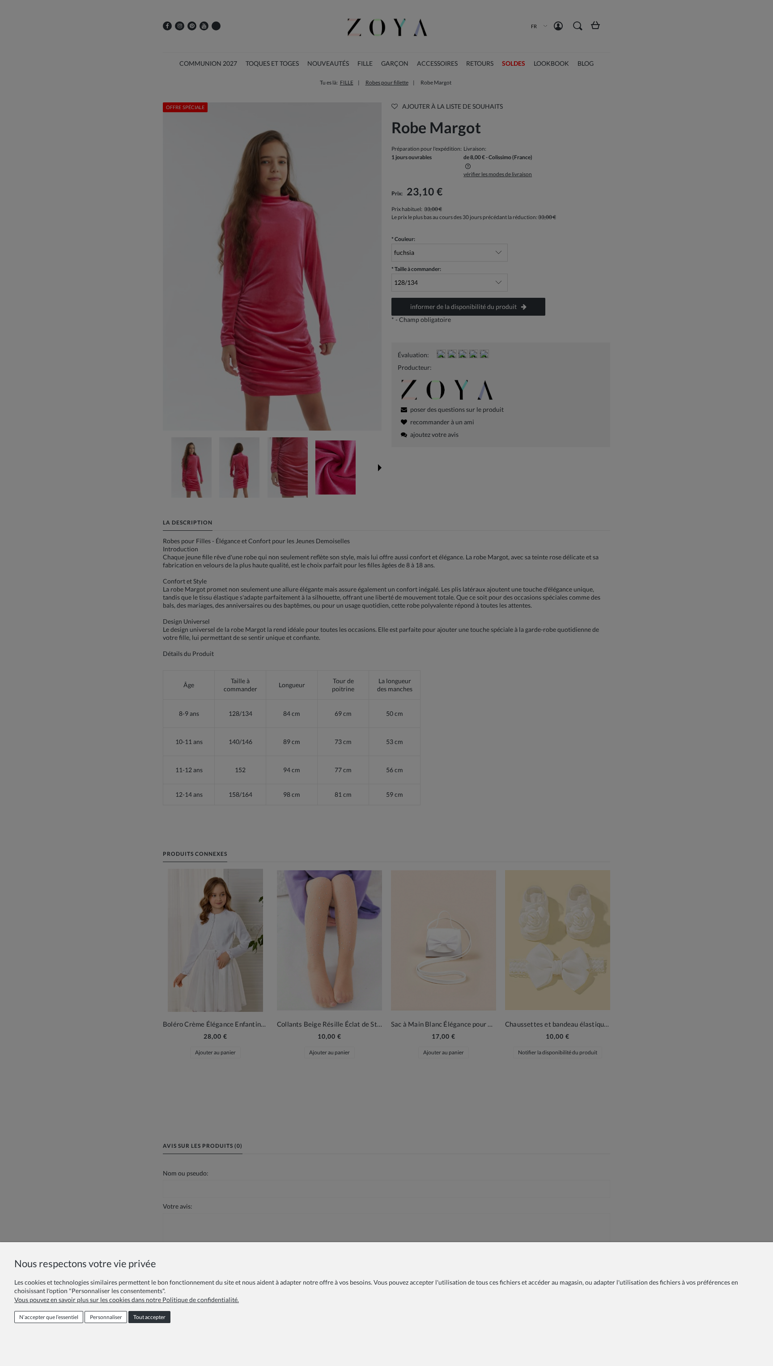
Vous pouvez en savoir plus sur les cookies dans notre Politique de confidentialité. (126, 1299)
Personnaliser (106, 1317)
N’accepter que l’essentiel (48, 1317)
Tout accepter (149, 1317)
